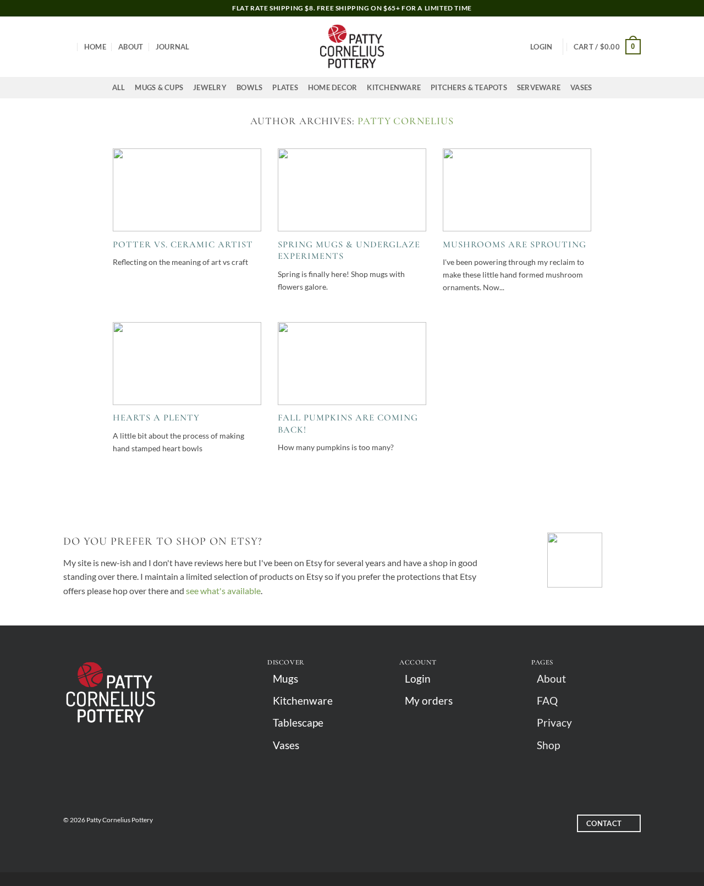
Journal (173, 46)
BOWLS (249, 87)
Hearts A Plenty (156, 417)
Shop (548, 745)
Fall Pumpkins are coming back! (348, 423)
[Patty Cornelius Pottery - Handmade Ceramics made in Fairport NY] (352, 46)
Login (418, 678)
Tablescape (298, 722)
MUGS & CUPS (159, 87)
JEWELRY (210, 87)
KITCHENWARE (394, 87)
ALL (118, 87)
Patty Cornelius (406, 121)
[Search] (67, 46)
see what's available (223, 590)
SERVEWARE (538, 87)
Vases (286, 745)
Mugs (285, 678)
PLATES (285, 87)
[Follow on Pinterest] (362, 824)
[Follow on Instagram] (342, 824)
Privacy (554, 722)
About (130, 46)
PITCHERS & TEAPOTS (469, 87)
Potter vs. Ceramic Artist (183, 244)
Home (95, 46)
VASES (581, 87)
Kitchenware (303, 700)
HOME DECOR (333, 87)
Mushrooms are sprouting (514, 244)
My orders (429, 700)
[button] (541, 47)
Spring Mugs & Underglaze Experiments (349, 250)
